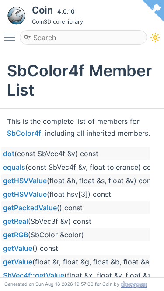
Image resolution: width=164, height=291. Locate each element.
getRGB (15, 234)
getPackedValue (30, 207)
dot (8, 153)
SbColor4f (24, 133)
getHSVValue (25, 180)
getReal (15, 221)
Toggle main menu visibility (11, 37)
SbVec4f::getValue (33, 275)
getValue (17, 248)
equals (14, 167)
